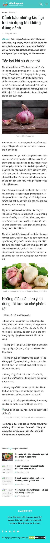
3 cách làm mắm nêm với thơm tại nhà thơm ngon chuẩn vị (29, 467)
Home (4, 13)
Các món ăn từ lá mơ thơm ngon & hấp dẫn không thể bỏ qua (31, 491)
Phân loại (12, 13)
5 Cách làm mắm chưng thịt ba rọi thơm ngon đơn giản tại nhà (29, 479)
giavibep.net (23, 538)
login (10, 448)
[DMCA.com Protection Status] (37, 538)
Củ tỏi (5, 39)
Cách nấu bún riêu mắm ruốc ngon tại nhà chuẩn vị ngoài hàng (31, 455)
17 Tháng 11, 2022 (9, 34)
